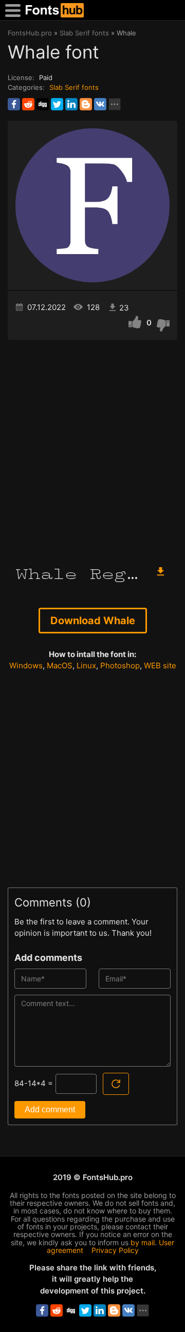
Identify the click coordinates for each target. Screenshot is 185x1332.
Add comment (50, 1109)
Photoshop (120, 665)
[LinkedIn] (71, 104)
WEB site (160, 665)
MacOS (59, 665)
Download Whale (92, 620)
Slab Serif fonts (74, 87)
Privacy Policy (115, 1250)
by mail (143, 1242)
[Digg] (42, 104)
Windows (26, 665)
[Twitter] (57, 104)
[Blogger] (86, 104)
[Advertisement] (92, 447)
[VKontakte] (100, 104)
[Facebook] (14, 104)
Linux (86, 665)
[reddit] (28, 104)
